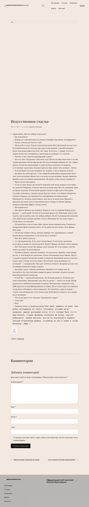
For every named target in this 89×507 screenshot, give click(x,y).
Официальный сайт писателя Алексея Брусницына (60, 481)
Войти (82, 6)
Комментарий (17, 382)
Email (14, 417)
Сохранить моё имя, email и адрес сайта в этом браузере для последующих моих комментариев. (45, 438)
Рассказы (39, 127)
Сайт (13, 427)
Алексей (31, 127)
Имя (13, 407)
